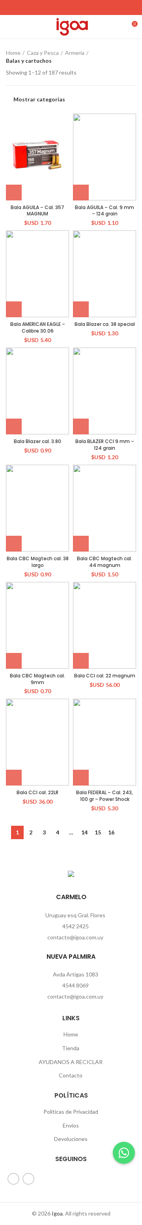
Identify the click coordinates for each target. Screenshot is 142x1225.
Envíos (71, 1125)
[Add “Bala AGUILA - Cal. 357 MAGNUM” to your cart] (14, 192)
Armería (74, 52)
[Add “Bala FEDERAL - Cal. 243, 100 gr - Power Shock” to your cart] (81, 777)
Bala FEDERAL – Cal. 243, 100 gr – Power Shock (104, 795)
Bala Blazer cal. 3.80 (37, 441)
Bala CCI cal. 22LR (37, 792)
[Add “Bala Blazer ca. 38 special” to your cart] (81, 309)
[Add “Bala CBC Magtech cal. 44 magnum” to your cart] (81, 544)
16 (111, 832)
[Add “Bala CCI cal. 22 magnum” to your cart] (81, 661)
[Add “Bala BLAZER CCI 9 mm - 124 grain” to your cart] (81, 426)
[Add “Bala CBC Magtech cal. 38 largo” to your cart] (14, 544)
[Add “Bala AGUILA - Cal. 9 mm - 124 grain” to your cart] (81, 192)
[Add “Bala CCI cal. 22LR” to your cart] (14, 777)
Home (13, 52)
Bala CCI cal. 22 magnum (104, 675)
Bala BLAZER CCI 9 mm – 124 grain (104, 444)
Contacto (70, 1075)
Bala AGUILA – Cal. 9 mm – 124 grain (104, 210)
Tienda (70, 1048)
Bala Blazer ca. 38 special (105, 324)
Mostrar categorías (39, 99)
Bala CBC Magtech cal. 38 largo (38, 562)
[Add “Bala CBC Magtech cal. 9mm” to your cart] (14, 661)
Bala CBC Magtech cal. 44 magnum (104, 562)
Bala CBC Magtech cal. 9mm (37, 679)
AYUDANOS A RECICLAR (71, 1062)
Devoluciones (71, 1138)
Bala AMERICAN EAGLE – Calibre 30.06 (37, 327)
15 (98, 832)
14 (84, 832)
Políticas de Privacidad (70, 1111)
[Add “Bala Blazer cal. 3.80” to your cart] (14, 426)
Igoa (57, 1213)
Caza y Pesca (43, 52)
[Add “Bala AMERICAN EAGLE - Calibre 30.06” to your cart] (14, 309)
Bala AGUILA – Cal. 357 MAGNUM (37, 210)
